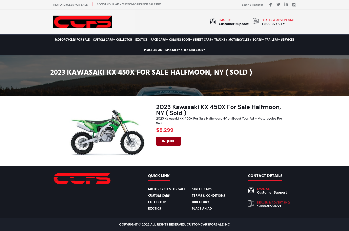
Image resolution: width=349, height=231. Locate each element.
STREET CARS (202, 40)
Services (287, 40)
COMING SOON (179, 40)
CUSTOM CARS (103, 40)
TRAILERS (271, 40)
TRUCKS (219, 40)
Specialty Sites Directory (185, 50)
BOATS (257, 40)
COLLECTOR (124, 40)
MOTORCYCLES (238, 40)
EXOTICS (141, 40)
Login (245, 4)
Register (257, 4)
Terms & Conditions (208, 195)
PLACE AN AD (153, 50)
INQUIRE (168, 141)
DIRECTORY (200, 202)
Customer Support (234, 23)
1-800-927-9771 (274, 23)
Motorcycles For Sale (72, 40)
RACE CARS (158, 40)
